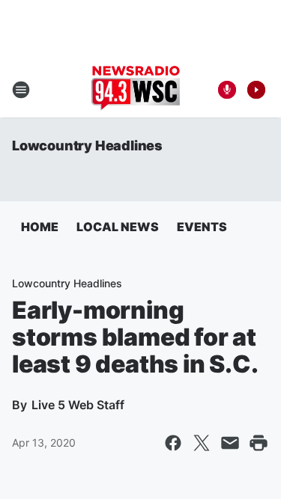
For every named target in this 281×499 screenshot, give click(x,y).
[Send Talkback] (227, 90)
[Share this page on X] (201, 442)
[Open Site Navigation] (21, 90)
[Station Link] (135, 90)
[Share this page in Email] (230, 442)
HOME (39, 226)
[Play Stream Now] (256, 90)
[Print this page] (258, 442)
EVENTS (202, 226)
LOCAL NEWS (117, 226)
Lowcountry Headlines (87, 145)
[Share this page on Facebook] (173, 442)
